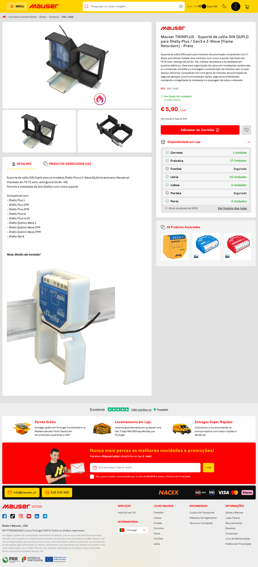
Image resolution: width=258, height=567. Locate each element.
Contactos (232, 533)
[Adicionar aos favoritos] (246, 130)
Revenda (230, 528)
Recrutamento (234, 523)
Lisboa (157, 517)
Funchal (158, 538)
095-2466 (172, 88)
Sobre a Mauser (234, 512)
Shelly (43, 16)
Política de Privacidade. (179, 476)
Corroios (159, 528)
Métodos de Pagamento (203, 517)
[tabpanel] (77, 280)
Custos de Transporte (202, 512)
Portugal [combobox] (132, 530)
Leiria (157, 544)
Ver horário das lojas (232, 208)
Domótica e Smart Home (22, 16)
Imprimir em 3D (127, 512)
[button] (206, 142)
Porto (157, 533)
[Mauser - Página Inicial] (44, 6)
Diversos (54, 16)
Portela (158, 523)
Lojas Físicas (233, 517)
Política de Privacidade (238, 544)
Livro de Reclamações (238, 538)
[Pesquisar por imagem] (181, 6)
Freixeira (158, 512)
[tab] (21, 164)
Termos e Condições (201, 523)
